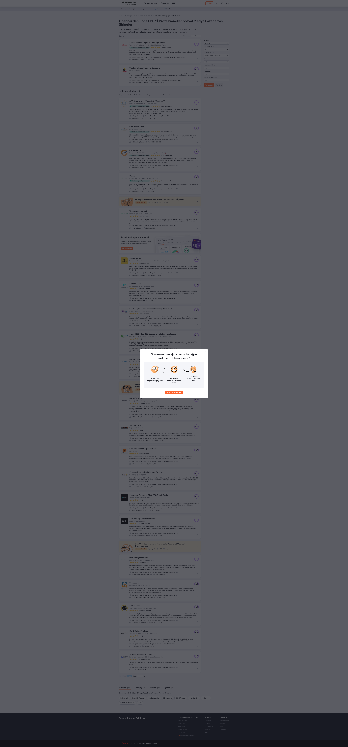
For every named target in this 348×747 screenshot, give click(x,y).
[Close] (206, 351)
